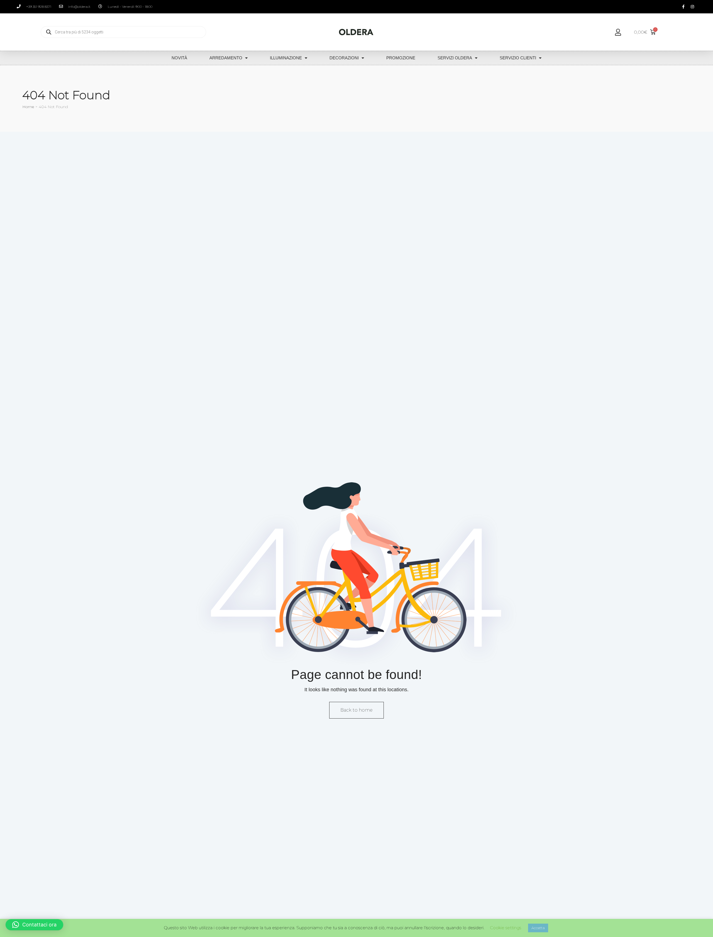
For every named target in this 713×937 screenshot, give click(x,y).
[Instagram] (692, 7)
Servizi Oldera (455, 57)
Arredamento (225, 57)
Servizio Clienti (518, 57)
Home (28, 106)
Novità (179, 57)
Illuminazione (286, 57)
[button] (34, 924)
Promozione (400, 57)
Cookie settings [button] (505, 927)
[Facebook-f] (683, 7)
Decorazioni (344, 57)
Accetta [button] (538, 928)
